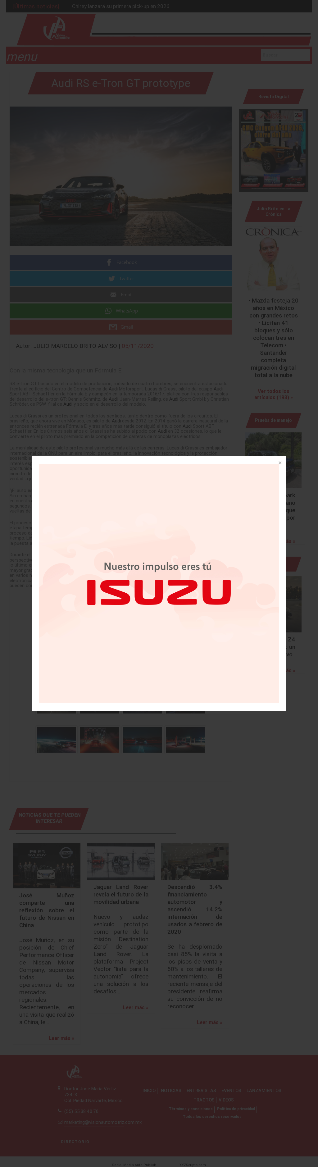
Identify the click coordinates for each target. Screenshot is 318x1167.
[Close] (279, 463)
